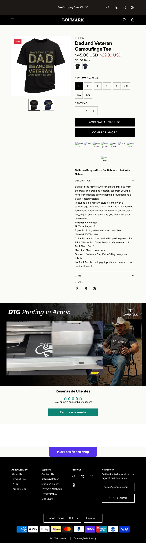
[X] (116, 7)
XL (107, 86)
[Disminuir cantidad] (79, 111)
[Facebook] (107, 7)
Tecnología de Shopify (85, 538)
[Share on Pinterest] (94, 289)
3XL (126, 86)
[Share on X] (86, 289)
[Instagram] (124, 7)
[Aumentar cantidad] (93, 111)
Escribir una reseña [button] (73, 412)
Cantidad (81, 103)
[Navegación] (13, 20)
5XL (88, 94)
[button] (14, 66)
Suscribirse (118, 498)
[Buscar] (124, 20)
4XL (79, 94)
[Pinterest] (133, 7)
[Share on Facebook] (77, 289)
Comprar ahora (104, 132)
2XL (117, 86)
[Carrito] (133, 20)
